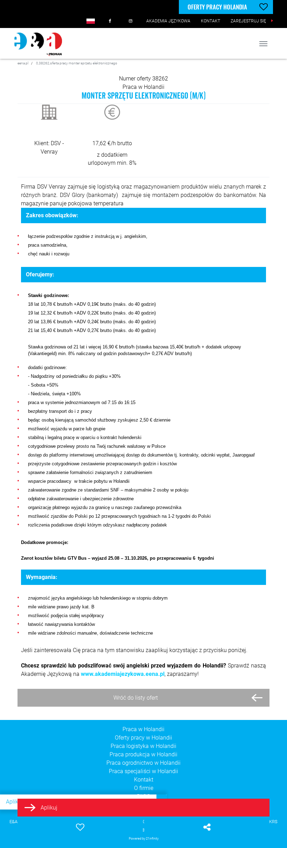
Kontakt (143, 779)
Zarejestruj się (248, 21)
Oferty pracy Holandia (217, 6)
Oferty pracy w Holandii (143, 737)
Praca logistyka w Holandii (143, 746)
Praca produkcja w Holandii (143, 754)
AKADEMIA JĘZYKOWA (168, 21)
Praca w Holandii (143, 87)
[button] (90, 21)
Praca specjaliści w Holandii (143, 771)
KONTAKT (210, 21)
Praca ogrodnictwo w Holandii (143, 762)
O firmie (143, 788)
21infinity (152, 838)
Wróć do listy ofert (135, 697)
